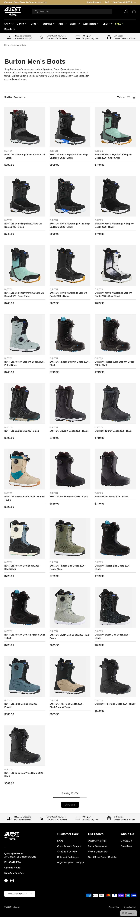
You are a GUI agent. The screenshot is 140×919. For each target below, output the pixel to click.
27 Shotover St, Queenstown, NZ (20, 857)
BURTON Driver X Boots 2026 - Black (69, 431)
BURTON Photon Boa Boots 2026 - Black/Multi (22, 567)
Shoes (73, 24)
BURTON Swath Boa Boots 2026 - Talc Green (69, 636)
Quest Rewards (94, 2)
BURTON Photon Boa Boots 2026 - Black (113, 567)
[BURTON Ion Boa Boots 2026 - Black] (70, 469)
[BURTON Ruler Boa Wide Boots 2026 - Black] (24, 745)
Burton (20, 24)
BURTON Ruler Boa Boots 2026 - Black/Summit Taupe (67, 705)
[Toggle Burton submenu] (26, 23)
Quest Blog (126, 846)
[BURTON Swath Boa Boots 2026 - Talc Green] (70, 607)
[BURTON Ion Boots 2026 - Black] (115, 469)
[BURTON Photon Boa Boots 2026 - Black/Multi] (24, 538)
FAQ (107, 2)
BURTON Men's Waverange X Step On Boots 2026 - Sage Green (24, 294)
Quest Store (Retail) (97, 841)
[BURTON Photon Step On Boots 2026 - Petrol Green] (24, 334)
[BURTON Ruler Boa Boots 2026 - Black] (115, 676)
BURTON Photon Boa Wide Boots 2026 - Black (24, 636)
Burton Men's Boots (18, 45)
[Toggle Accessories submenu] (98, 23)
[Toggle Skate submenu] (110, 23)
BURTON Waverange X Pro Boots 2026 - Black (24, 156)
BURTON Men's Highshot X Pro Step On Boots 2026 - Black (69, 156)
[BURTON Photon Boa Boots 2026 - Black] (115, 538)
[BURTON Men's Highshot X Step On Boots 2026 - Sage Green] (115, 127)
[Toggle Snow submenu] (12, 23)
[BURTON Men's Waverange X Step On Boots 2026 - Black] (115, 196)
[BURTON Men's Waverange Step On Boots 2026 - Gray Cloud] (115, 265)
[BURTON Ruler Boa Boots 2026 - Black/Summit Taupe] (70, 676)
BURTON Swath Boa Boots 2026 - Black (112, 636)
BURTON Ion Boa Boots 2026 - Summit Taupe (24, 498)
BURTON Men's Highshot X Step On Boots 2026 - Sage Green (113, 156)
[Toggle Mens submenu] (38, 23)
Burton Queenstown (97, 846)
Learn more (40, 2)
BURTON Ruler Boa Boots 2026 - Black (115, 704)
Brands (8, 29)
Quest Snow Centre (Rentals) (102, 857)
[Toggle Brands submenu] (14, 29)
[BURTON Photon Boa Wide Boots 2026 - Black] (24, 607)
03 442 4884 (14, 862)
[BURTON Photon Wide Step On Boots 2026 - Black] (115, 334)
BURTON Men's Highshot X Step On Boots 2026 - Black (23, 225)
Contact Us (126, 841)
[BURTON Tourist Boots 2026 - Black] (115, 403)
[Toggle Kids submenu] (65, 23)
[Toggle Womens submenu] (54, 23)
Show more (70, 805)
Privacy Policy (114, 907)
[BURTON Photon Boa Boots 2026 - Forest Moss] (70, 538)
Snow (7, 24)
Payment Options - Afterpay (70, 862)
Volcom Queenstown (98, 852)
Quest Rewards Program (69, 846)
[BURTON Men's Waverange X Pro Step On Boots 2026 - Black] (70, 196)
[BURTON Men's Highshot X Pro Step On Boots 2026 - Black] (70, 127)
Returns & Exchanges (67, 857)
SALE (118, 24)
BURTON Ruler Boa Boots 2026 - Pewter (21, 705)
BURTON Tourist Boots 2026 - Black (113, 431)
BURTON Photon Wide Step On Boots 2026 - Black (114, 363)
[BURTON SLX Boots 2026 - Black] (24, 403)
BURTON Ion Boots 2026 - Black (111, 496)
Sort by (8, 97)
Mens (33, 24)
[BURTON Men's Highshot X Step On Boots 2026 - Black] (24, 196)
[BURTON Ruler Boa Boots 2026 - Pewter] (24, 676)
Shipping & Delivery (67, 852)
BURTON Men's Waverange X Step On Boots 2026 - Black (114, 225)
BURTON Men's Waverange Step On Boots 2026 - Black (68, 294)
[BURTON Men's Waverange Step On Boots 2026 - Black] (70, 265)
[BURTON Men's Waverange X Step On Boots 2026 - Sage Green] (24, 265)
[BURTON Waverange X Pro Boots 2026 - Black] (24, 127)
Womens (47, 24)
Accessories (89, 24)
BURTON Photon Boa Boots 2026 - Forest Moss (68, 567)
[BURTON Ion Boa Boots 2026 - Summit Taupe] (24, 469)
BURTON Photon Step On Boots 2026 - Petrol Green (24, 363)
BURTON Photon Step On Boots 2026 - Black (70, 363)
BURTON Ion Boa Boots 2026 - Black (69, 496)
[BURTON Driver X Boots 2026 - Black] (70, 403)
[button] (134, 11)
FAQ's (60, 841)
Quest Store (14, 907)
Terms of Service (129, 907)
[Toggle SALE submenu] (123, 23)
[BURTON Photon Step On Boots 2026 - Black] (70, 334)
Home (6, 45)
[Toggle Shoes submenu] (78, 23)
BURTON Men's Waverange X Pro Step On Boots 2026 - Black (70, 225)
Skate (106, 24)
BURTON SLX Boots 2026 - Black (21, 431)
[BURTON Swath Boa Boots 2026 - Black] (115, 607)
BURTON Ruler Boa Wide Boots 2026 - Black (24, 774)
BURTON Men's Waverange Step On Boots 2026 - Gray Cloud (113, 294)
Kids (61, 24)
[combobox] (72, 11)
